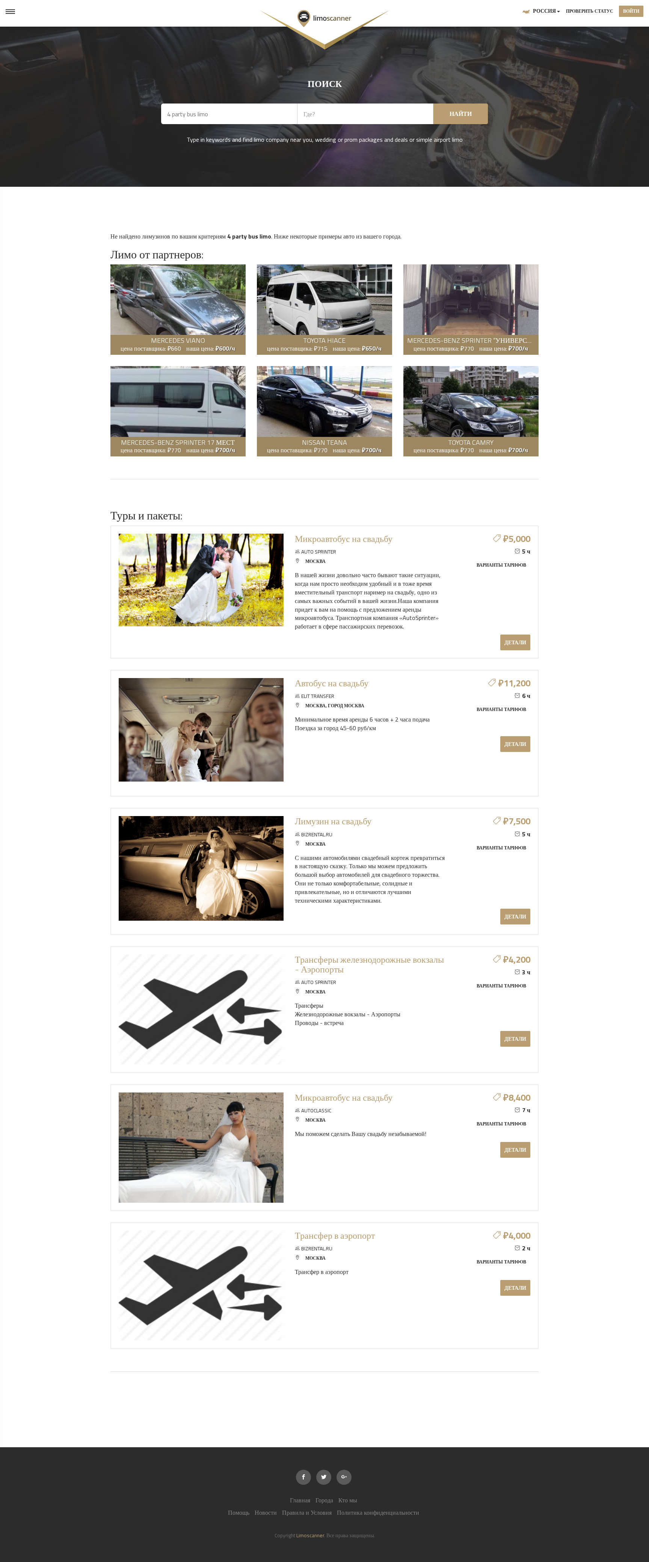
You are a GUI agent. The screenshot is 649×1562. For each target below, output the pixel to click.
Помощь (238, 1512)
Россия (544, 11)
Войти (631, 11)
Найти (461, 113)
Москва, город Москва (334, 705)
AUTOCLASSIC (316, 1110)
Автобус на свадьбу (331, 683)
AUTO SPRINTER (318, 551)
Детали (515, 642)
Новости (266, 1512)
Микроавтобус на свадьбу (343, 538)
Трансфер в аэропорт (335, 1235)
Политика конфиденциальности (378, 1512)
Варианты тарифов (501, 565)
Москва (315, 561)
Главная (300, 1500)
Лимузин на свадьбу (333, 821)
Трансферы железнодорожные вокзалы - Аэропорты (369, 964)
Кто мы (347, 1500)
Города (324, 1500)
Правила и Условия (307, 1512)
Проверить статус (589, 11)
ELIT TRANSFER (317, 696)
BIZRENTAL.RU (316, 834)
